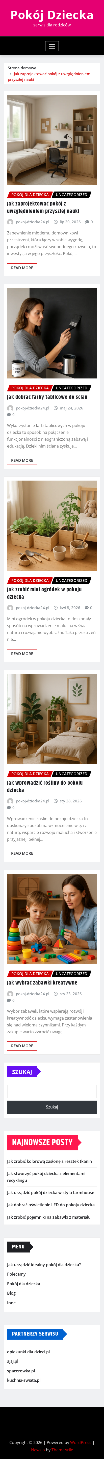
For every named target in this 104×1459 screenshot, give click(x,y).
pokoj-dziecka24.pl (32, 221)
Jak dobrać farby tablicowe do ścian (47, 397)
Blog (11, 1293)
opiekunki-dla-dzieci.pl (28, 1352)
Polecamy (16, 1274)
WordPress (80, 1442)
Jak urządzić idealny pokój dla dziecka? (44, 1264)
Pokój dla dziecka (23, 1284)
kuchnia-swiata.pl (23, 1380)
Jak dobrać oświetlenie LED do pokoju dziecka (51, 1205)
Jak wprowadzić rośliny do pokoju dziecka (45, 787)
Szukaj (22, 1071)
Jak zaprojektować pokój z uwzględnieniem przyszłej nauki (43, 208)
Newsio (38, 1450)
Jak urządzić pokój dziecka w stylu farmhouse (50, 1192)
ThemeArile (62, 1450)
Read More (22, 267)
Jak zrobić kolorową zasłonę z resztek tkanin (49, 1161)
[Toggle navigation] (52, 46)
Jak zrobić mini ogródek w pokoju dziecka (44, 593)
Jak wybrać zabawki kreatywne (42, 983)
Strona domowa (22, 67)
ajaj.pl (12, 1361)
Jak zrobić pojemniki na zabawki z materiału (49, 1217)
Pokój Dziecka (52, 14)
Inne (11, 1303)
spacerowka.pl (21, 1371)
